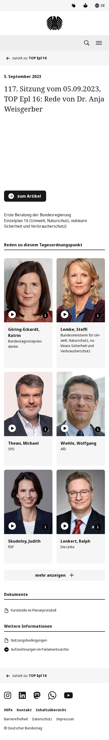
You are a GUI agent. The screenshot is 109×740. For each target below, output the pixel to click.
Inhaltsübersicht (51, 709)
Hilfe (8, 709)
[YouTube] (68, 695)
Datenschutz (42, 719)
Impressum (65, 719)
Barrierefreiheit (16, 719)
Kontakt (24, 709)
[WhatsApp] (52, 695)
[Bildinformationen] (45, 315)
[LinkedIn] (22, 695)
